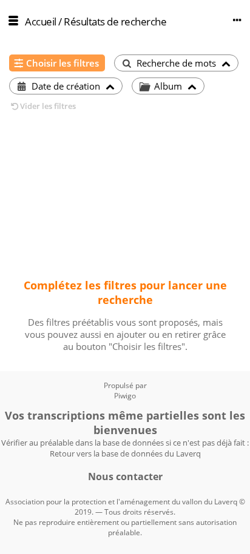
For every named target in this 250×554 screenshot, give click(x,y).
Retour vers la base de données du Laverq (125, 453)
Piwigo (125, 396)
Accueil (40, 21)
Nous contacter (125, 476)
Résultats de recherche (115, 21)
